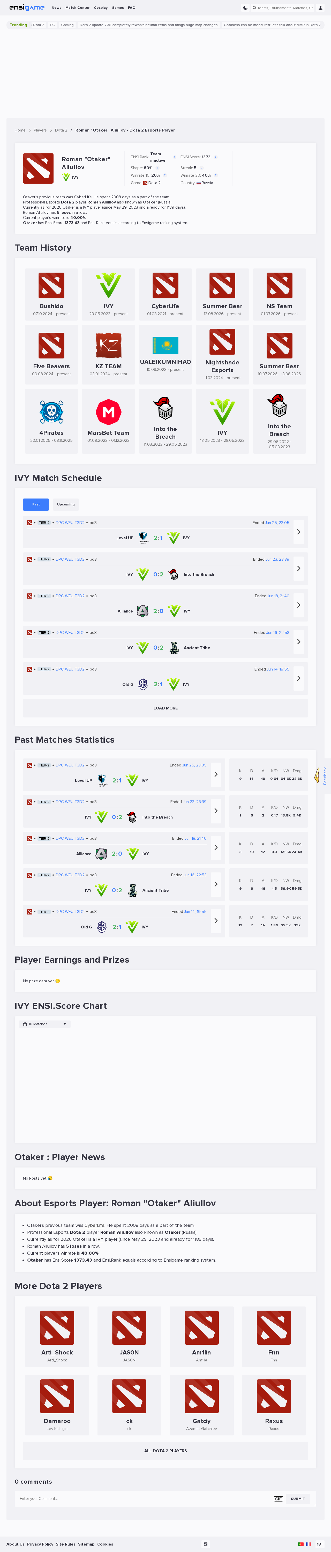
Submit (298, 1499)
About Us (15, 1544)
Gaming (46, 25)
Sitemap (86, 1544)
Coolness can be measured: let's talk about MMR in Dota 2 (250, 25)
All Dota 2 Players (165, 1450)
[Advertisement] (165, 74)
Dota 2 (154, 182)
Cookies (105, 1544)
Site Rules (66, 1544)
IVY (86, 207)
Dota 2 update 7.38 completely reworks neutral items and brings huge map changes (127, 25)
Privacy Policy (40, 1544)
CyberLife (83, 197)
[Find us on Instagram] (205, 1544)
